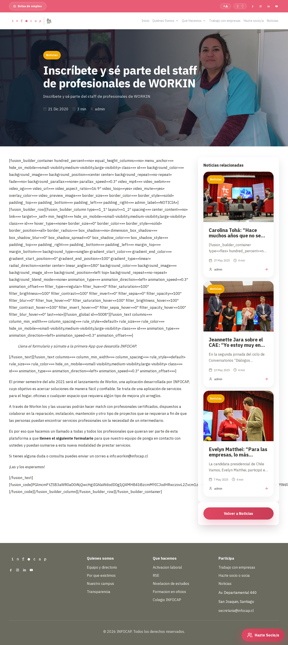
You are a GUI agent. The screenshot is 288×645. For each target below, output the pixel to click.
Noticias (225, 583)
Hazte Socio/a (267, 635)
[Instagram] (260, 6)
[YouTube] (276, 6)
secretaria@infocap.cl (236, 610)
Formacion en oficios (169, 591)
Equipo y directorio (102, 567)
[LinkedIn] (268, 6)
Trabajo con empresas (236, 567)
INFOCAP (181, 381)
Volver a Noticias (238, 513)
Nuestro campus (100, 583)
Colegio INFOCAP (167, 599)
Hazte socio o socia (234, 575)
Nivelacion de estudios (171, 583)
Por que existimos (101, 575)
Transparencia (98, 591)
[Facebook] (252, 6)
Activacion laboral (167, 567)
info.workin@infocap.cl (129, 456)
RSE (156, 575)
